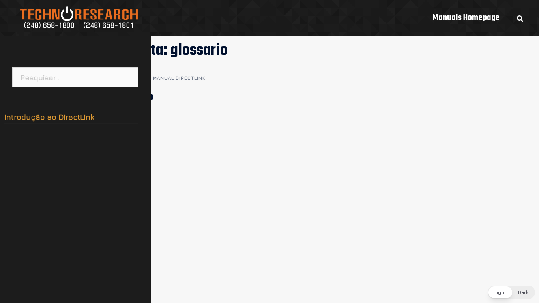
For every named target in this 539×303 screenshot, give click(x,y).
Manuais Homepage (466, 17)
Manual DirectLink (179, 78)
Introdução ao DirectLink (49, 116)
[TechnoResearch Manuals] (79, 17)
